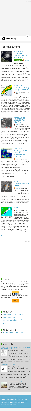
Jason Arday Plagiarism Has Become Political (14, 332)
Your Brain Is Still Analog (9, 317)
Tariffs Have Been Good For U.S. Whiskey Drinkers (15, 314)
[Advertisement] (15, 18)
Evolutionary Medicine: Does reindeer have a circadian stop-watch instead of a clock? (15, 348)
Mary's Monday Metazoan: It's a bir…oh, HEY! (12, 381)
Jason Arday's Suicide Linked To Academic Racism (15, 334)
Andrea (17, 208)
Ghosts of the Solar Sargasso (8, 364)
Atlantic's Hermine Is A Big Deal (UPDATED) (21, 88)
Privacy (24, 398)
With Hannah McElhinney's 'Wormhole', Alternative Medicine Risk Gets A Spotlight (15, 319)
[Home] (9, 39)
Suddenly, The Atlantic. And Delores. (20, 120)
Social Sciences (17, 60)
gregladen (27, 60)
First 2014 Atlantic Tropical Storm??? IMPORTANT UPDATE (21, 152)
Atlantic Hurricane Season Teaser (21, 183)
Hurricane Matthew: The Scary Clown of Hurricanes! (20, 54)
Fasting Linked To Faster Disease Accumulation (14, 316)
